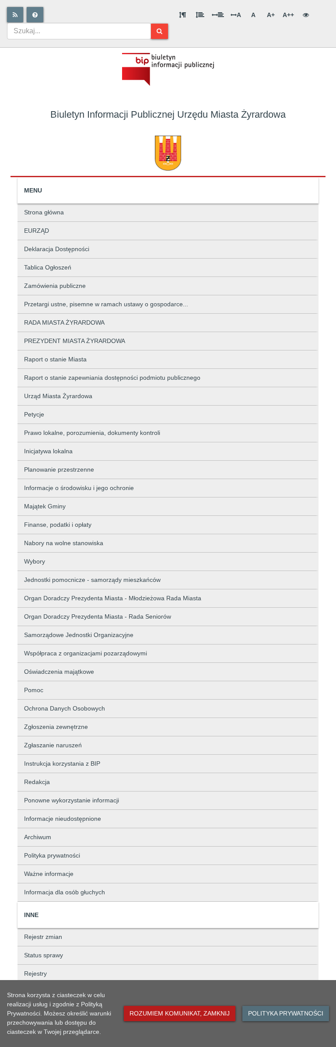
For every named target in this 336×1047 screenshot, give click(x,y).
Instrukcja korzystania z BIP (62, 763)
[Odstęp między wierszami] (200, 15)
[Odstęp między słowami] (218, 15)
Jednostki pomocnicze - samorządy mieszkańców (92, 579)
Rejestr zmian (43, 936)
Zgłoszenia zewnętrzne (56, 726)
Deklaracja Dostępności (56, 248)
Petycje (34, 414)
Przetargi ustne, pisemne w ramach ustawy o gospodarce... (106, 304)
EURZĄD (36, 230)
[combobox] (78, 31)
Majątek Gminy (45, 506)
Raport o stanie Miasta (55, 359)
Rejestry (35, 973)
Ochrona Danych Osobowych (64, 708)
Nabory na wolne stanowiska (63, 542)
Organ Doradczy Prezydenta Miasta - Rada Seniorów (97, 616)
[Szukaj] (159, 31)
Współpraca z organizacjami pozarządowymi (85, 653)
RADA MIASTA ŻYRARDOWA (64, 322)
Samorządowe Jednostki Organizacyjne (78, 634)
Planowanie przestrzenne (59, 469)
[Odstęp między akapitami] (182, 15)
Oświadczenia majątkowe (59, 671)
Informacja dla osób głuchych (64, 892)
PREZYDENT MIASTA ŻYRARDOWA (74, 340)
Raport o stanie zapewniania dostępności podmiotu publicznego (112, 377)
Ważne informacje (49, 873)
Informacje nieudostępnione (62, 818)
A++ (288, 14)
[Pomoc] (35, 14)
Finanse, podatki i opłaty (57, 524)
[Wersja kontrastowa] (306, 15)
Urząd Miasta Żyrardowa (58, 395)
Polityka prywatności (52, 855)
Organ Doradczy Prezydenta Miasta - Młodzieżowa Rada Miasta (112, 598)
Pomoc (33, 689)
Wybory (34, 561)
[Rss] (15, 14)
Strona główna (44, 212)
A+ (271, 14)
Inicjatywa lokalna (48, 451)
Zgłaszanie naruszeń (53, 745)
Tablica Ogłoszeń (47, 267)
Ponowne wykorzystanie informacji (71, 800)
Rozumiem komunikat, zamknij (180, 1013)
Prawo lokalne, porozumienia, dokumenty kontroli (92, 432)
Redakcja (37, 781)
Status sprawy (43, 955)
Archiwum (37, 836)
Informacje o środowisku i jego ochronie (79, 487)
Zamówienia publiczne (55, 285)
